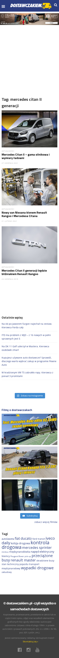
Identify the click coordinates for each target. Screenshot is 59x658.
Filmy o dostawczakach (17, 410)
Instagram (29, 650)
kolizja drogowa (20, 543)
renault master (23, 560)
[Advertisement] (29, 56)
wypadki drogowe (37, 567)
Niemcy (6, 556)
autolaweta (8, 538)
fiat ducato (23, 538)
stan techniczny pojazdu (15, 564)
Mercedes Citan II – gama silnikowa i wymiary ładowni (26, 156)
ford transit (38, 538)
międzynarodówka (19, 551)
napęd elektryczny (42, 551)
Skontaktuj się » (30, 641)
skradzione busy (45, 560)
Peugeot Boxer (17, 556)
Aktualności (8, 151)
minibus (5, 552)
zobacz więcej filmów (45, 522)
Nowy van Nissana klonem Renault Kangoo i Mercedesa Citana (24, 214)
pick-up (28, 556)
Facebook (20, 650)
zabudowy (7, 572)
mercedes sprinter (37, 547)
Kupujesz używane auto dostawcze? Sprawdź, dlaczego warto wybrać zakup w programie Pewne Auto (29, 361)
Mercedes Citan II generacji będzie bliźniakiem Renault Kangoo (24, 272)
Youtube (38, 650)
